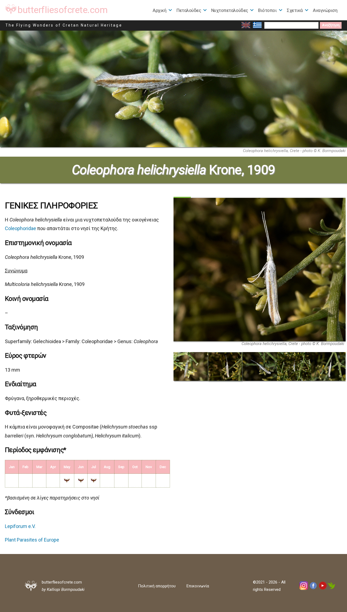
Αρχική (159, 10)
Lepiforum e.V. (20, 526)
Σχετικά (295, 10)
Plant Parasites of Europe (32, 540)
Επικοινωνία (198, 586)
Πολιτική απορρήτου (157, 586)
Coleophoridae (20, 228)
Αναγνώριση (325, 10)
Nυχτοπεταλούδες (229, 10)
